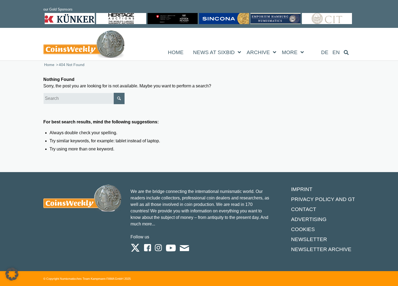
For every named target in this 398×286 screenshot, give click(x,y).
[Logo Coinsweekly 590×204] (84, 45)
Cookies (303, 229)
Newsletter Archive (321, 249)
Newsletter (309, 239)
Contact (303, 209)
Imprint (301, 189)
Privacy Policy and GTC (325, 199)
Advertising (309, 219)
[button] (12, 274)
